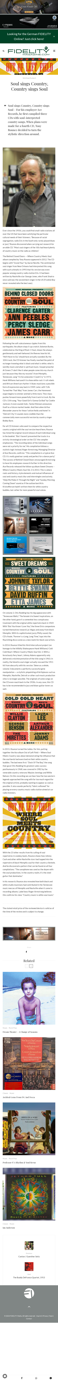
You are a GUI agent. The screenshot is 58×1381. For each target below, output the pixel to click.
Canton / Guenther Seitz (29, 1255)
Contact (29, 1319)
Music (5, 1028)
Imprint (39, 1316)
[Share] (26, 952)
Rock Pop (13, 1028)
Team (51, 1316)
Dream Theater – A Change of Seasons (20, 1032)
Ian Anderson (9, 1227)
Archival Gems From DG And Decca (19, 1097)
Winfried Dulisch (29, 78)
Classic (5, 1093)
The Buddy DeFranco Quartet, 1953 (29, 1276)
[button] (5, 1376)
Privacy (45, 1316)
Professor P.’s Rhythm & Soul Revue (19, 1162)
